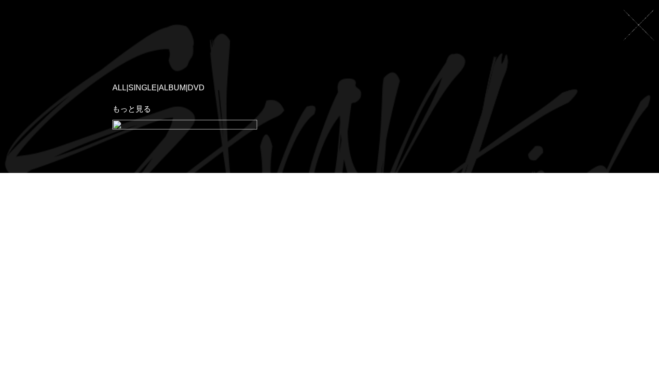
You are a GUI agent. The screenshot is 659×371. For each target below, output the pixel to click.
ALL (119, 88)
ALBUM (172, 88)
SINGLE (142, 88)
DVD (196, 88)
